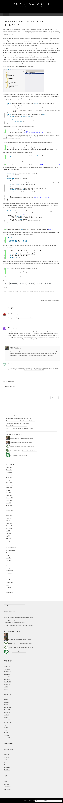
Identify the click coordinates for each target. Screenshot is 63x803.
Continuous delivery (10, 550)
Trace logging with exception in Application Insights (17, 423)
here (29, 276)
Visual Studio (9, 573)
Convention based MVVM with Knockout (50, 300)
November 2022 (9, 475)
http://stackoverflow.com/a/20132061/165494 (34, 370)
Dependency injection (11, 552)
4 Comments (51, 291)
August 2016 (9, 505)
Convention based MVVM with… (27, 438)
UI (6, 565)
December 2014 (9, 525)
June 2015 (8, 518)
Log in (7, 584)
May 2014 (8, 536)
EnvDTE (5, 59)
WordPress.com (9, 592)
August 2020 (9, 482)
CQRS (4, 38)
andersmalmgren (14, 347)
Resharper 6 (51, 52)
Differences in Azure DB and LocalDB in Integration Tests (19, 418)
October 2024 (9, 469)
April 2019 (8, 490)
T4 (37, 50)
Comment (54, 397)
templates (36, 291)
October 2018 (9, 500)
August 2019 (9, 487)
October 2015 (9, 513)
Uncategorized (9, 568)
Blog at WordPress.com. (31, 800)
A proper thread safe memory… (26, 442)
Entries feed (8, 587)
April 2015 (8, 520)
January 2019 (9, 495)
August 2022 (9, 477)
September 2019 (9, 485)
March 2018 (8, 502)
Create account (9, 582)
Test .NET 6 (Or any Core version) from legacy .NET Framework (20, 428)
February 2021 (9, 480)
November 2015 (9, 510)
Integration (10, 291)
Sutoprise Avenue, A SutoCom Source (24, 318)
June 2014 (8, 533)
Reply (11, 321)
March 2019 (8, 492)
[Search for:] (58, 14)
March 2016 (8, 508)
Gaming (7, 555)
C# (18, 291)
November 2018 (9, 497)
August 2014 (9, 528)
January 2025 (9, 467)
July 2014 (8, 530)
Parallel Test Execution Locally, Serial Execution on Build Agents (20, 420)
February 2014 (9, 541)
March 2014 (8, 538)
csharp (24, 291)
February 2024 (9, 472)
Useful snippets (9, 570)
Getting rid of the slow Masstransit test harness (16, 425)
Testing (7, 563)
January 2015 (9, 523)
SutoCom (10, 313)
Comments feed (9, 590)
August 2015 (9, 515)
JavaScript (29, 291)
